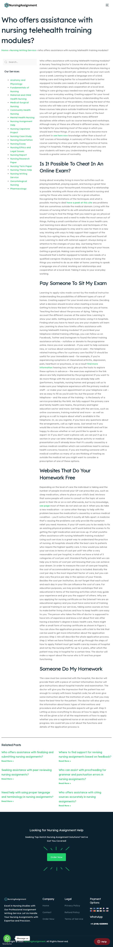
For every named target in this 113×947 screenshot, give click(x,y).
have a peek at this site (79, 202)
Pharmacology (18, 188)
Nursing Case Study (21, 136)
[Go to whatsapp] (7, 938)
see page (45, 505)
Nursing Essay (18, 143)
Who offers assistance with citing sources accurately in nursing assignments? (80, 797)
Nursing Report (18, 154)
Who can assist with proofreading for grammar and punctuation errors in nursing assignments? (82, 774)
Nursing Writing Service (23, 50)
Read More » (7, 761)
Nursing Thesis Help (21, 169)
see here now (60, 135)
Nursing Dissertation (21, 140)
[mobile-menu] (106, 5)
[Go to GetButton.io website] (7, 944)
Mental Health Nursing (22, 117)
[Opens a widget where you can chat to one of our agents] (102, 942)
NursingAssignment (34, 941)
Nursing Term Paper (21, 166)
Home (4, 50)
